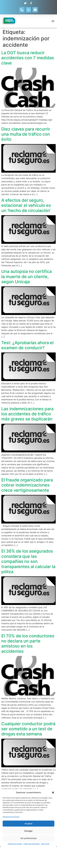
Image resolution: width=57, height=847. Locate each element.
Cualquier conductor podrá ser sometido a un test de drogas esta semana (28, 729)
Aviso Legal (45, 844)
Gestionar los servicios (11, 817)
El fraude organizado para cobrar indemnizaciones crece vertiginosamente (27, 485)
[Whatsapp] (28, 9)
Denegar (28, 831)
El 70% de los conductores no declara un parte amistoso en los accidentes (27, 643)
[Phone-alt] (22, 9)
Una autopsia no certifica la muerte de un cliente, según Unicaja (26, 276)
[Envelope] (35, 9)
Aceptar (28, 823)
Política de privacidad (31, 844)
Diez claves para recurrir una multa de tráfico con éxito (25, 134)
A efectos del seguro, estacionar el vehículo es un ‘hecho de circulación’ (26, 205)
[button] (53, 792)
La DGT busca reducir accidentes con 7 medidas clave (27, 58)
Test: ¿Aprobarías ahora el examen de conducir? (27, 345)
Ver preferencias (28, 838)
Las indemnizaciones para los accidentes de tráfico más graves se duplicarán (27, 414)
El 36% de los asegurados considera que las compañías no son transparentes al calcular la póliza (28, 561)
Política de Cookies (15, 844)
